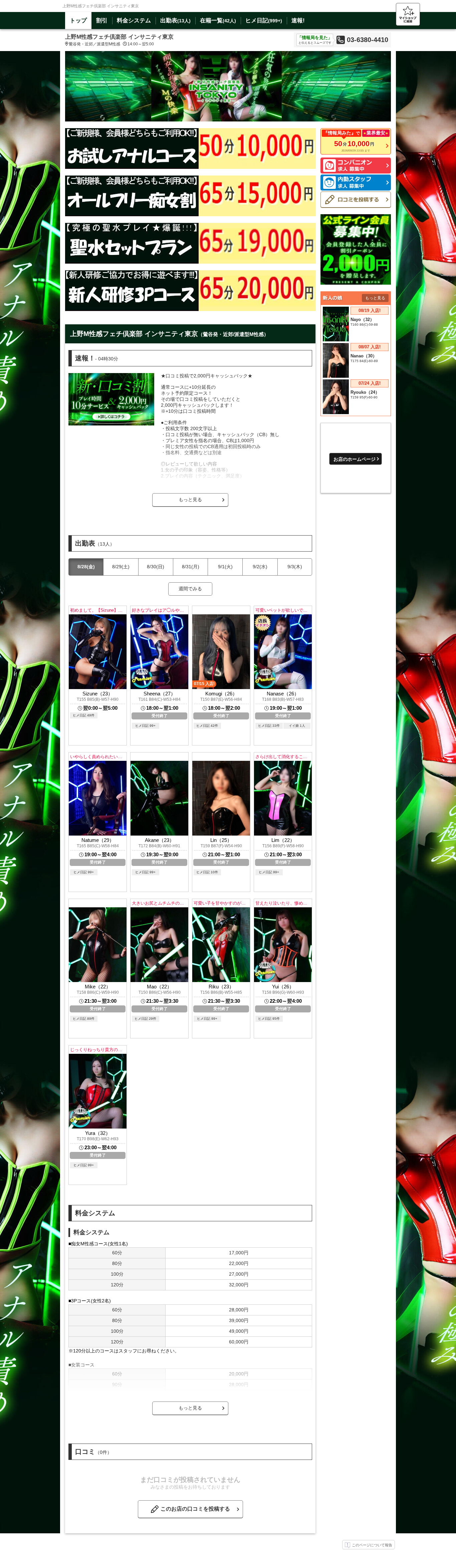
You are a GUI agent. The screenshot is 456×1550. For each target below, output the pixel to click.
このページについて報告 (372, 1545)
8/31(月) (190, 566)
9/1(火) (225, 566)
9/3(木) (294, 566)
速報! (298, 20)
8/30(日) (155, 566)
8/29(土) (121, 566)
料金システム (134, 20)
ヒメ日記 (263, 20)
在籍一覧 (218, 20)
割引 (101, 20)
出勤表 (175, 20)
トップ (78, 20)
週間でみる (190, 588)
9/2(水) (260, 566)
